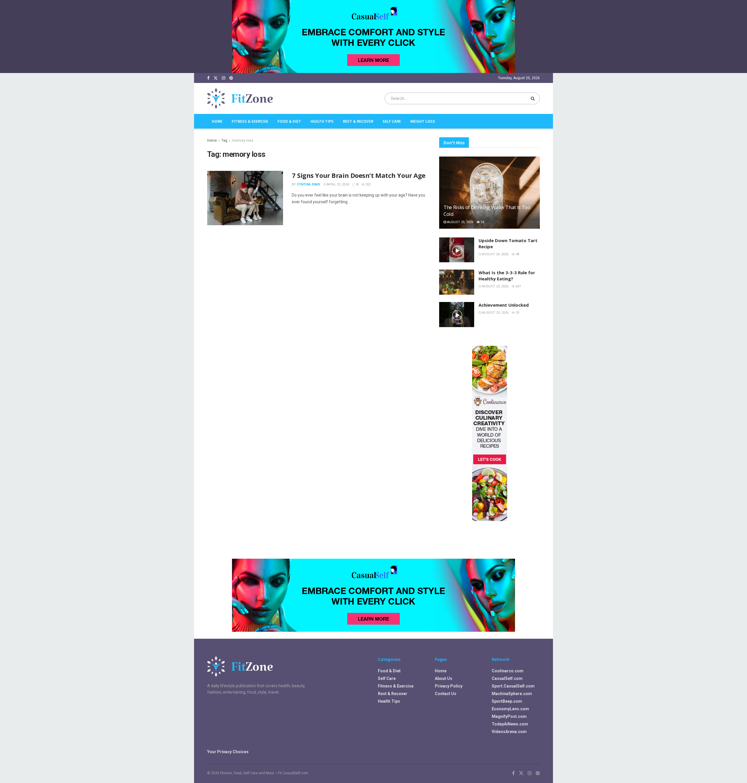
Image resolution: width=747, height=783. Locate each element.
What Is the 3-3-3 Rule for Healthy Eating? (507, 276)
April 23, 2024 (337, 184)
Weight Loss (422, 121)
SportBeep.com (507, 701)
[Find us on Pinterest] (231, 78)
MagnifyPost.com (509, 716)
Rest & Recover (358, 121)
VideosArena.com (509, 731)
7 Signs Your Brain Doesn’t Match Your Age (358, 175)
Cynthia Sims (308, 184)
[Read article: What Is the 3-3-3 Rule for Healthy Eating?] (456, 282)
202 (367, 184)
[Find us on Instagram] (223, 78)
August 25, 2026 (459, 222)
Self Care (392, 121)
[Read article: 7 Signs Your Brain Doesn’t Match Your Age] (245, 198)
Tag (224, 140)
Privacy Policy (448, 686)
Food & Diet (289, 121)
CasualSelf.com (507, 678)
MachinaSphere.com (512, 693)
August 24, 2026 (494, 254)
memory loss (242, 140)
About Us (443, 678)
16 (482, 222)
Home (217, 121)
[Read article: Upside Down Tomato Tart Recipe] (456, 250)
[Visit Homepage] (240, 98)
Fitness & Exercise (250, 121)
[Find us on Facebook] (208, 78)
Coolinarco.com (507, 671)
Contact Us (445, 693)
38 (517, 254)
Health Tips (322, 121)
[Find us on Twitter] (216, 78)
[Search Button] (534, 98)
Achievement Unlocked (504, 305)
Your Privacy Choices (228, 751)
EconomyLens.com (510, 708)
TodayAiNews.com (510, 724)
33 (517, 313)
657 (518, 286)
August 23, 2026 (494, 286)
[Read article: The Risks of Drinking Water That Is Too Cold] (489, 193)
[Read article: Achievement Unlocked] (456, 314)
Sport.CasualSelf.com (513, 686)
